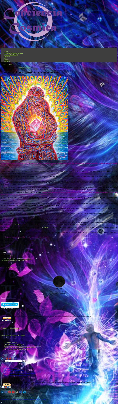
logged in (11, 267)
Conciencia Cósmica (25, 67)
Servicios (7, 56)
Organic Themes (17, 399)
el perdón (17, 224)
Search (3, 361)
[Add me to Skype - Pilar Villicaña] (10, 307)
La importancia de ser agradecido (14, 344)
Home (6, 51)
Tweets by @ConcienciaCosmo (10, 328)
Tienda (6, 60)
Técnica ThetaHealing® (11, 55)
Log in (44, 399)
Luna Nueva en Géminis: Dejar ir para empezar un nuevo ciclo (22, 346)
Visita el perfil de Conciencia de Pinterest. (13, 335)
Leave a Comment (8, 64)
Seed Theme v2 (5, 399)
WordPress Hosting (28, 399)
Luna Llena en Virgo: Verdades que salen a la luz (17, 258)
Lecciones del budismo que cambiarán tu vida (14, 260)
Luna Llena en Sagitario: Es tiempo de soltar (17, 349)
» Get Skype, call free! (7, 308)
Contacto (7, 61)
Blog (5, 58)
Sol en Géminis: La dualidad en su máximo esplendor (19, 347)
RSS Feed (38, 399)
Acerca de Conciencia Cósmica (13, 53)
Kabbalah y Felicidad (10, 342)
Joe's (116, 295)
